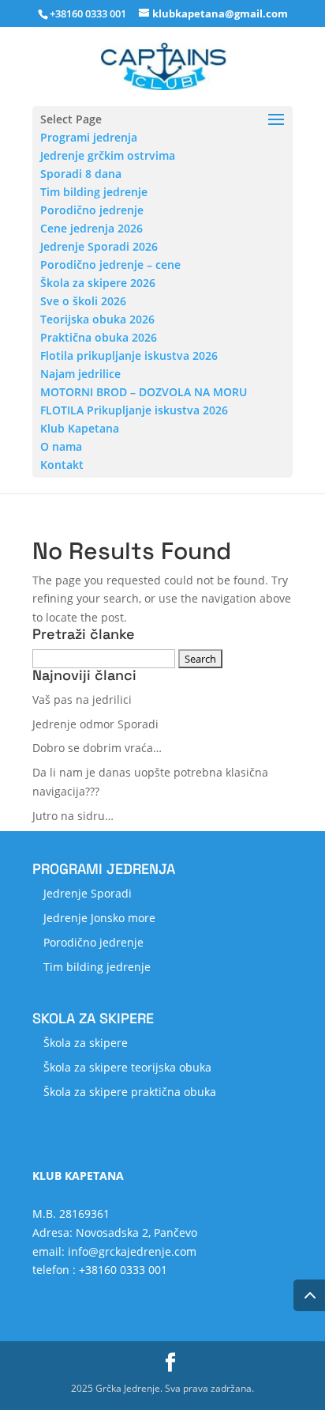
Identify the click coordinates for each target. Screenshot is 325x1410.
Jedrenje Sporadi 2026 (99, 246)
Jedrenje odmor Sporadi (95, 723)
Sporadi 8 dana (80, 173)
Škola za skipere (85, 1042)
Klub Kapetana (79, 428)
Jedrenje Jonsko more (99, 917)
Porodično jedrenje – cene (110, 264)
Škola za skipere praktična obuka (129, 1091)
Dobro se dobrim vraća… (97, 747)
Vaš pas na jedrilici (82, 699)
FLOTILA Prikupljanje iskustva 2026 (134, 410)
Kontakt (62, 464)
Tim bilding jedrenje (94, 191)
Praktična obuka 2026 (98, 337)
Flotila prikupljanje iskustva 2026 (129, 355)
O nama (61, 446)
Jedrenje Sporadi (87, 893)
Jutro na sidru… (73, 815)
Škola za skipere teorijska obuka (127, 1067)
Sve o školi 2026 (83, 300)
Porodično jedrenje (92, 209)
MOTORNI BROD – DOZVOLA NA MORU (143, 391)
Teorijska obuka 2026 (97, 319)
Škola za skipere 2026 (97, 282)
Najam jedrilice (80, 373)
